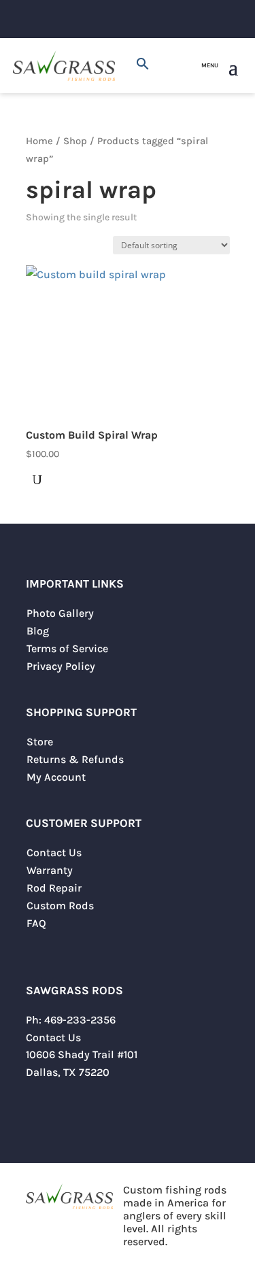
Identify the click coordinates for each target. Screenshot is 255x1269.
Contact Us (54, 852)
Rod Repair (54, 887)
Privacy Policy (61, 666)
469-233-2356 (80, 1019)
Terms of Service (67, 648)
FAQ (36, 923)
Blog (38, 630)
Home (39, 141)
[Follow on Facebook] (91, 1112)
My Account (56, 777)
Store (40, 741)
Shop (75, 141)
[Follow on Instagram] (64, 1112)
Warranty (50, 870)
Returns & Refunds (75, 759)
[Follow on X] (37, 1112)
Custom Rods (60, 905)
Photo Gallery (60, 613)
